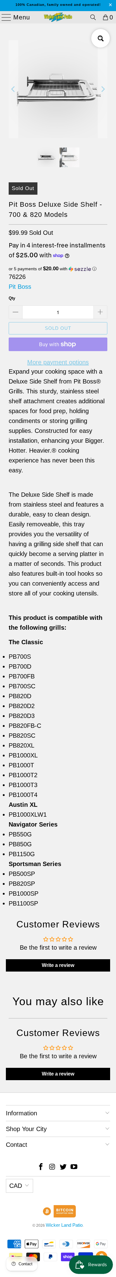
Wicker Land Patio (64, 1225)
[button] (58, 269)
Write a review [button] (58, 965)
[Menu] (3, 17)
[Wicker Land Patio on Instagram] (52, 1167)
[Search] (93, 17)
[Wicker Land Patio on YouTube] (74, 1167)
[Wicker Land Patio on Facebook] (41, 1167)
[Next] (103, 89)
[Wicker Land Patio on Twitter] (63, 1167)
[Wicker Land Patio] (58, 17)
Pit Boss (20, 286)
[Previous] (13, 89)
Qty (12, 298)
